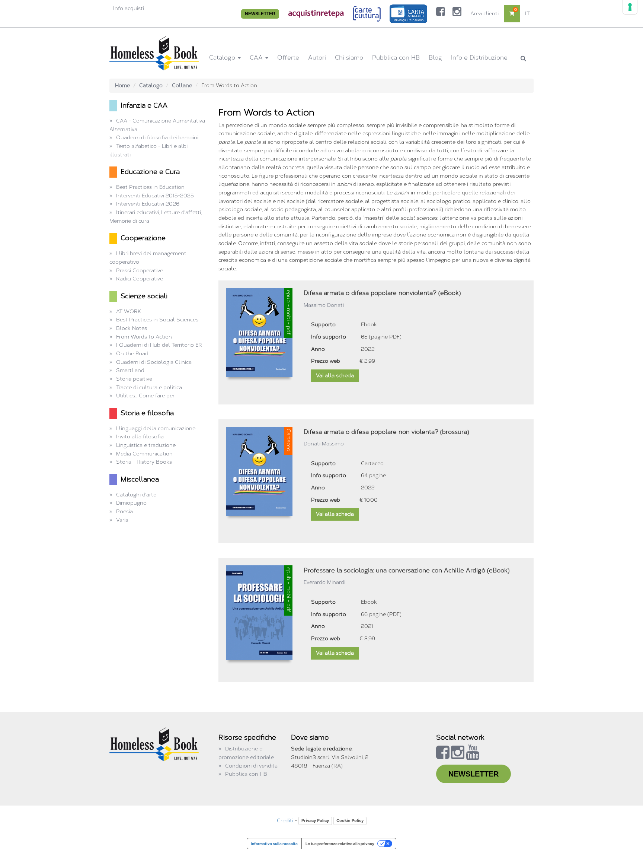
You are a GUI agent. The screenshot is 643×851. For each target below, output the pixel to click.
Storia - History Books (144, 462)
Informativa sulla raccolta (274, 843)
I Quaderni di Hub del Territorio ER (159, 345)
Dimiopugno (131, 503)
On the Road (132, 353)
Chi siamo (349, 57)
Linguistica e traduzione (146, 445)
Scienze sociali (144, 296)
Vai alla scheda (335, 375)
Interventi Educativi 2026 (147, 204)
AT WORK (128, 311)
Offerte (288, 57)
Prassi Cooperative (139, 270)
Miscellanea (140, 479)
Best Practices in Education (150, 187)
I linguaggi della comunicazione (155, 428)
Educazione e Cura (150, 172)
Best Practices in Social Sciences (157, 320)
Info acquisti (128, 8)
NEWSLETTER (260, 13)
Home (122, 85)
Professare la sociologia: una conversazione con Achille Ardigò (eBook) (406, 570)
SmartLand (130, 370)
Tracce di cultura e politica (149, 387)
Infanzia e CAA (144, 105)
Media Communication (144, 454)
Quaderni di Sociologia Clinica (154, 362)
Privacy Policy (315, 820)
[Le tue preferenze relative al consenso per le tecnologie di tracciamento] (630, 7)
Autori (317, 57)
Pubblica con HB (396, 57)
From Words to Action (144, 337)
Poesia (124, 511)
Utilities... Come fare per (145, 396)
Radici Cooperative (139, 279)
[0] (511, 13)
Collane (182, 85)
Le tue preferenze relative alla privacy (339, 843)
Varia (122, 520)
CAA (257, 57)
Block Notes (131, 328)
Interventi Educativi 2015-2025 (155, 196)
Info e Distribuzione (479, 57)
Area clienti (484, 13)
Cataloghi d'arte (136, 495)
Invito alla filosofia (140, 437)
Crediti (285, 820)
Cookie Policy (350, 820)
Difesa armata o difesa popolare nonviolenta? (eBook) (382, 292)
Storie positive (134, 379)
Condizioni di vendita (251, 766)
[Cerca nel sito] (523, 58)
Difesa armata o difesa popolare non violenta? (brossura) (386, 431)
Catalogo (223, 57)
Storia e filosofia (147, 413)
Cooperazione (143, 238)
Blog (435, 57)
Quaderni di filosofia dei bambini (157, 137)
